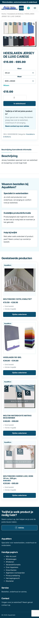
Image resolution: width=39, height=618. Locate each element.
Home (4, 14)
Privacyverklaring (13, 576)
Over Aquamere (12, 567)
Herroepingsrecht (13, 578)
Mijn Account (11, 556)
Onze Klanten (11, 570)
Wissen (6, 85)
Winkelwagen (28, 8)
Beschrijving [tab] (7, 150)
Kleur (19, 69)
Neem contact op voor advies (17, 126)
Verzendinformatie (13, 565)
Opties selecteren (19, 314)
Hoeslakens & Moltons (15, 14)
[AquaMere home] (10, 8)
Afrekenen (10, 562)
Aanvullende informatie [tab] (21, 150)
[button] (34, 24)
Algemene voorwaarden (15, 573)
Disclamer (10, 581)
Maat (19, 77)
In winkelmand (19, 103)
